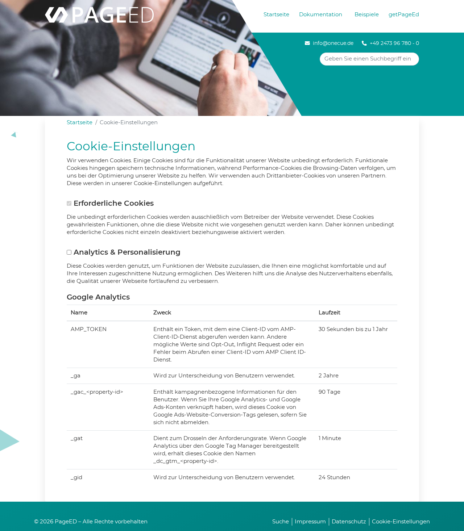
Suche (280, 521)
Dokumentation (320, 14)
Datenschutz (349, 521)
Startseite (276, 14)
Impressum (310, 521)
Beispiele (367, 14)
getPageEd (404, 14)
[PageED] (99, 13)
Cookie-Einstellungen (401, 521)
